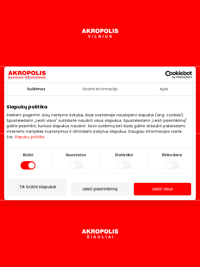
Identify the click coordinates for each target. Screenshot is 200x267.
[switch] (75, 165)
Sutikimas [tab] (36, 89)
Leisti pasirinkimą (100, 189)
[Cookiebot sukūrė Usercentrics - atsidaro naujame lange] (173, 74)
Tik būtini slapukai (37, 187)
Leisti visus (162, 189)
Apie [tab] (164, 89)
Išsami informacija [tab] (100, 89)
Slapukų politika (30, 136)
